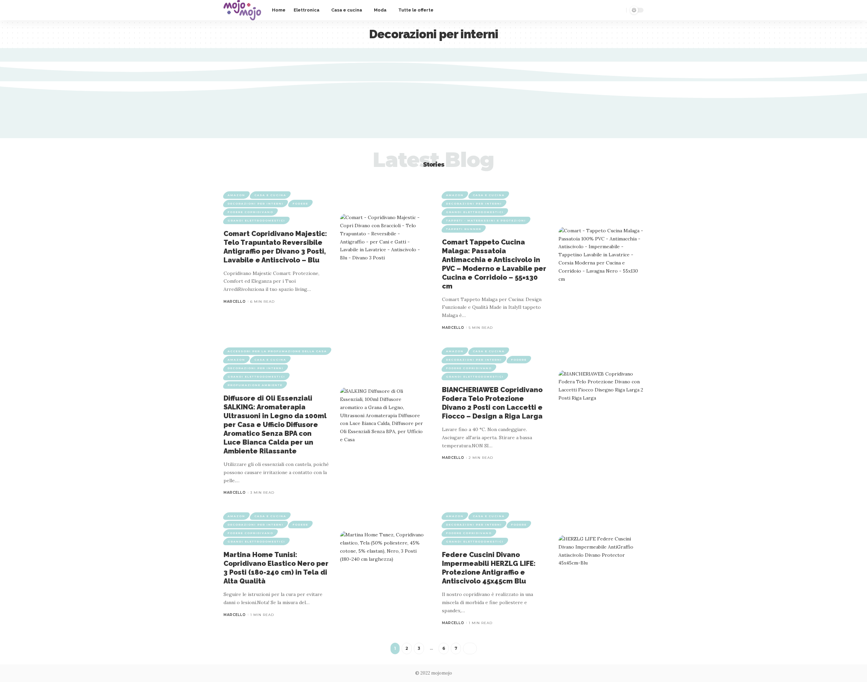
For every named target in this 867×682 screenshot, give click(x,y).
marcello (235, 301)
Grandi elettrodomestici (256, 220)
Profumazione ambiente (255, 385)
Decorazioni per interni (255, 203)
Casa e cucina (270, 195)
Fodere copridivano (250, 212)
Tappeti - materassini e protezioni (486, 220)
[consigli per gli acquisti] (242, 10)
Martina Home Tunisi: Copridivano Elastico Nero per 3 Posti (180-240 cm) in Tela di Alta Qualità (276, 568)
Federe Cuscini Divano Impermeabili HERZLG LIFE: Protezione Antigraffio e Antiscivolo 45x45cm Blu (489, 568)
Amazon (236, 195)
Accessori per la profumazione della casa (277, 351)
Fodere (300, 203)
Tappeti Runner (463, 229)
